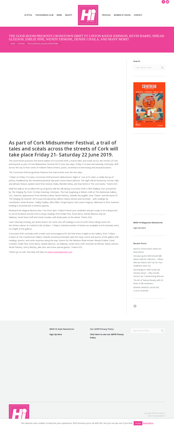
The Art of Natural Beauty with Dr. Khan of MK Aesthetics (148, 282)
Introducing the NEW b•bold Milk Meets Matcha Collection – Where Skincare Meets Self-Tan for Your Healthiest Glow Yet (148, 261)
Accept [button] (138, 423)
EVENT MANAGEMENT (156, 416)
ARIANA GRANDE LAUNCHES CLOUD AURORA (146, 289)
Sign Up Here (139, 228)
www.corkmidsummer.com (59, 252)
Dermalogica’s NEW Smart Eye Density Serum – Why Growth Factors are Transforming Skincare (148, 272)
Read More (148, 423)
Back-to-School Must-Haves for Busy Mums (147, 250)
